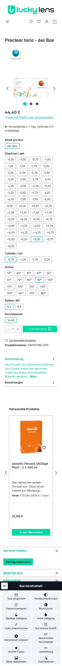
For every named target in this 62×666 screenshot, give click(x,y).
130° (31, 286)
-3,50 (22, 179)
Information (12, 580)
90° (39, 279)
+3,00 (11, 225)
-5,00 (47, 186)
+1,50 (35, 212)
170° (32, 293)
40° (39, 273)
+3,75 (49, 225)
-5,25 (10, 192)
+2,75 (48, 219)
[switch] (16, 596)
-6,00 (47, 192)
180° (43, 293)
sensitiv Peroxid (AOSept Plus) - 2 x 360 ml (30, 465)
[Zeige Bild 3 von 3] (37, 104)
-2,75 (34, 172)
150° (10, 293)
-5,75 (34, 192)
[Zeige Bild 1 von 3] (24, 104)
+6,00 (11, 246)
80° (29, 279)
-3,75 (34, 179)
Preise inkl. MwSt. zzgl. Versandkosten (29, 117)
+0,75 (48, 206)
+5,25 (23, 239)
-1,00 (47, 159)
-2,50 (22, 172)
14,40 (10, 320)
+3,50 (36, 225)
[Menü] (7, 21)
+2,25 (23, 219)
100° (50, 279)
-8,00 (47, 199)
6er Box (12, 146)
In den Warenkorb (38, 329)
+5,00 (11, 239)
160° (21, 293)
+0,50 (35, 206)
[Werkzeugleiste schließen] (4, 586)
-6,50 (10, 199)
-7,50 (35, 199)
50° (49, 273)
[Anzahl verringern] (8, 329)
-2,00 (46, 166)
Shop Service (13, 573)
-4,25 (10, 186)
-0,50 (22, 159)
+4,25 (24, 232)
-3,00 (46, 172)
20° (19, 273)
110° (9, 286)
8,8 (19, 306)
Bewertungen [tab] (14, 382)
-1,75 (34, 166)
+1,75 (48, 212)
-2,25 (10, 172)
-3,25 (10, 179)
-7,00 (22, 199)
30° (29, 273)
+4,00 (11, 232)
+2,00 (10, 219)
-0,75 (35, 159)
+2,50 (36, 219)
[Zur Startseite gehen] (31, 9)
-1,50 (22, 166)
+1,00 (10, 212)
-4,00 (47, 179)
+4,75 (50, 232)
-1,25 (10, 166)
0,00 (10, 206)
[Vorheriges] (7, 88)
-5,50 (22, 192)
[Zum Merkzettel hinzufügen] (44, 447)
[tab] (30, 367)
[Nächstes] (54, 88)
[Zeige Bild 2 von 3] (31, 104)
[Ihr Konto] (47, 21)
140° (43, 286)
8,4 (9, 306)
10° (9, 273)
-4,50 (22, 186)
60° (9, 279)
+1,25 (23, 212)
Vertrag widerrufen (18, 561)
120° (20, 286)
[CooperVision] (31, 54)
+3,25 (23, 225)
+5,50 (36, 239)
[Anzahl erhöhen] (18, 329)
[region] (31, 88)
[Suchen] (31, 21)
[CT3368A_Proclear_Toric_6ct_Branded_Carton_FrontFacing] (31, 88)
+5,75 (49, 239)
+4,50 (37, 232)
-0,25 (10, 159)
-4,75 (35, 186)
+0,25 (22, 206)
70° (19, 279)
